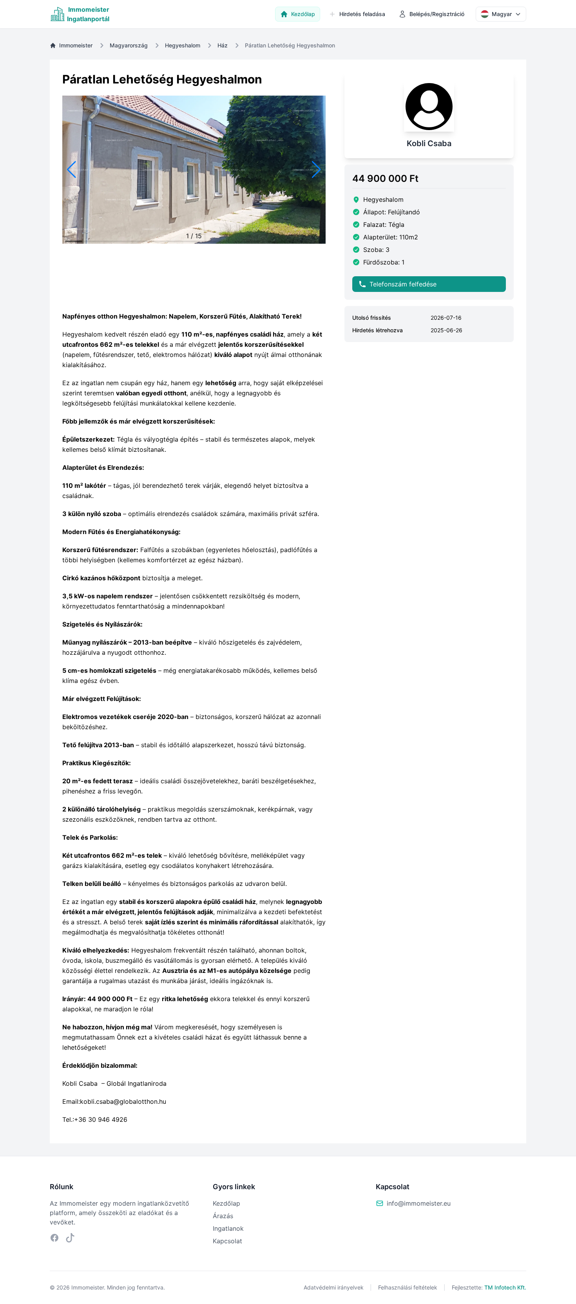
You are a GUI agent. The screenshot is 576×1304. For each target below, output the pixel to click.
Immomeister (75, 45)
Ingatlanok (228, 1228)
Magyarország (129, 45)
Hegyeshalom (182, 45)
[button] (71, 169)
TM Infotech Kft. (505, 1287)
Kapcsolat (227, 1241)
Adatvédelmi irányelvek (334, 1287)
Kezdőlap (226, 1203)
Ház (222, 45)
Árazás (223, 1216)
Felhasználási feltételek (407, 1287)
